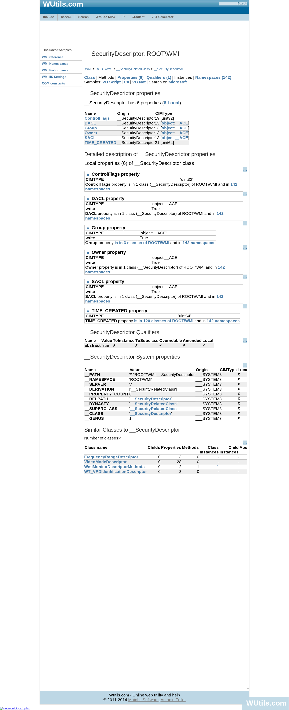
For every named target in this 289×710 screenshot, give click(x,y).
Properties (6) (130, 77)
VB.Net (139, 82)
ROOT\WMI (104, 69)
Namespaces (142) (213, 77)
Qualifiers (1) (159, 77)
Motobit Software (143, 700)
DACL (90, 123)
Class (89, 77)
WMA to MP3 (105, 17)
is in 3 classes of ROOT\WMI (142, 242)
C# (126, 82)
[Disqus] (165, 527)
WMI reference (52, 57)
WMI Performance (55, 70)
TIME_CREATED (100, 142)
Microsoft (178, 82)
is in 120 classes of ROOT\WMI (163, 321)
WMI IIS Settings (54, 77)
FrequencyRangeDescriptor (111, 457)
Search (83, 17)
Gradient (138, 17)
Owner (91, 133)
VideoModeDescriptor (105, 462)
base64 (66, 17)
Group (91, 128)
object (168, 123)
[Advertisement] (144, 32)
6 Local (171, 102)
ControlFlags (97, 118)
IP (123, 17)
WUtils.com (266, 703)
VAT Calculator (162, 17)
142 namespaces (199, 242)
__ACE (181, 123)
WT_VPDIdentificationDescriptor (115, 471)
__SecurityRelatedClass (133, 69)
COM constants (53, 83)
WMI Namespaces (55, 63)
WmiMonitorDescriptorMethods (114, 466)
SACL (90, 137)
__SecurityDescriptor (168, 69)
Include (48, 17)
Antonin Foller (173, 700)
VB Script (111, 82)
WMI (88, 69)
